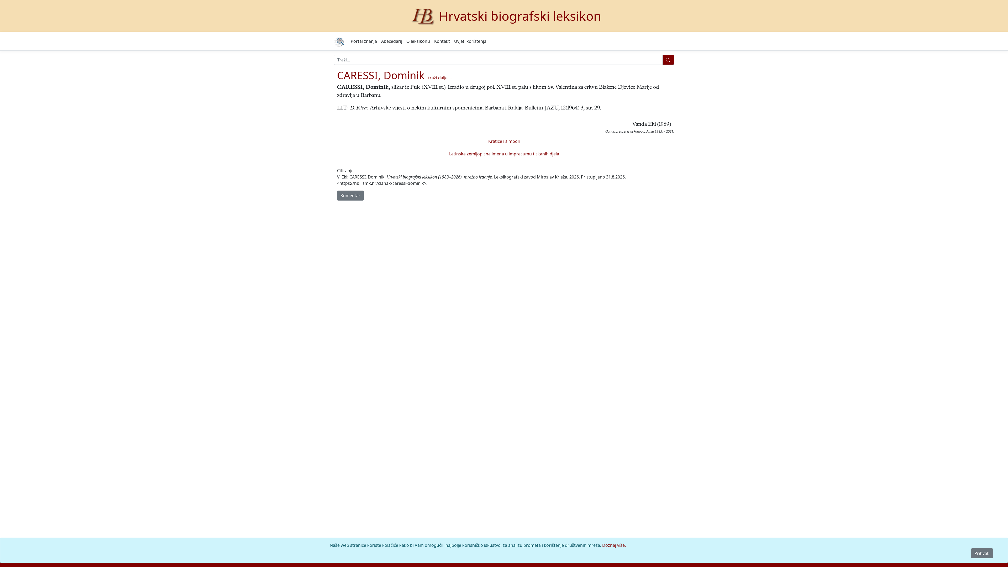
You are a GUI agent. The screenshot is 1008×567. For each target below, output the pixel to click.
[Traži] (668, 60)
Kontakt (442, 41)
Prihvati (982, 553)
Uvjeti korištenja (470, 41)
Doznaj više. (614, 545)
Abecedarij (391, 41)
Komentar (350, 195)
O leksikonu (418, 41)
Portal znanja (364, 41)
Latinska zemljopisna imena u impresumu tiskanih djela (504, 154)
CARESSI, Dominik (380, 75)
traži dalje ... (440, 78)
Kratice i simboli (504, 141)
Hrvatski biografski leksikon (520, 15)
